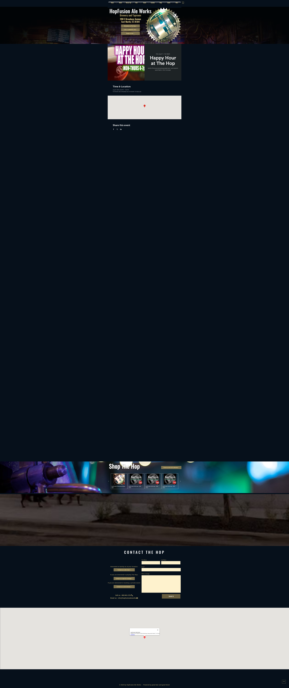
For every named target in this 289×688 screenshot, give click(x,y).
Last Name (163, 559)
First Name (144, 559)
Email (143, 566)
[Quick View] (119, 479)
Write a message (145, 573)
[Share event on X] (117, 129)
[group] (144, 481)
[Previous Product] (109, 481)
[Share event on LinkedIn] (121, 129)
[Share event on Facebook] (113, 129)
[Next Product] (180, 481)
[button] (137, 3)
